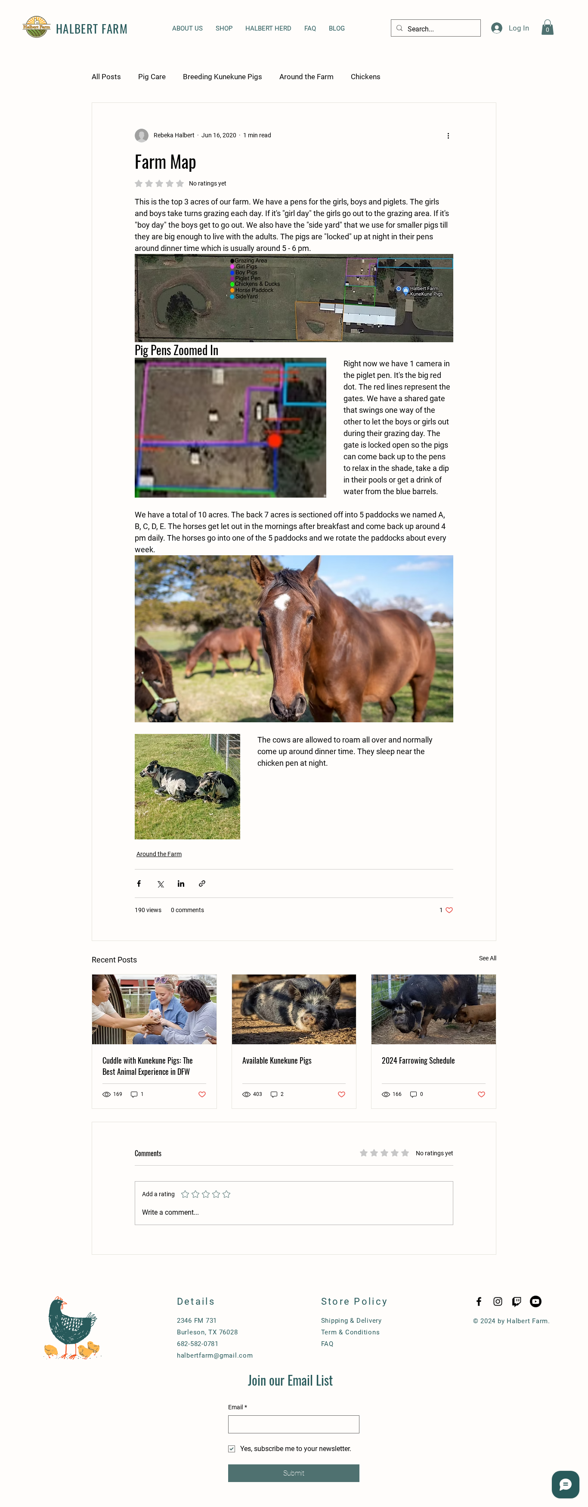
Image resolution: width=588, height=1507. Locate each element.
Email (237, 1407)
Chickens (366, 76)
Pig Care (152, 76)
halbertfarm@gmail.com (215, 1355)
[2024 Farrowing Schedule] (433, 1009)
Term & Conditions (350, 1332)
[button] (547, 27)
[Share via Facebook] (139, 883)
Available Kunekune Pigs (277, 1060)
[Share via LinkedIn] (181, 883)
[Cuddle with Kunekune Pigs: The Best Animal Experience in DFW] (154, 1009)
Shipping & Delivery (351, 1320)
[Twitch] (517, 1301)
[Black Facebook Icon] (479, 1301)
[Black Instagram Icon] (498, 1301)
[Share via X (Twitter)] (160, 883)
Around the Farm (306, 76)
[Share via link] (202, 883)
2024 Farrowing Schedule (418, 1060)
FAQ (327, 1344)
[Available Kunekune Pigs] (294, 1009)
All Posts (106, 76)
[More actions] (448, 135)
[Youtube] (536, 1301)
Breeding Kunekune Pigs (222, 76)
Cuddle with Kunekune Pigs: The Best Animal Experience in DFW (147, 1066)
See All (487, 958)
